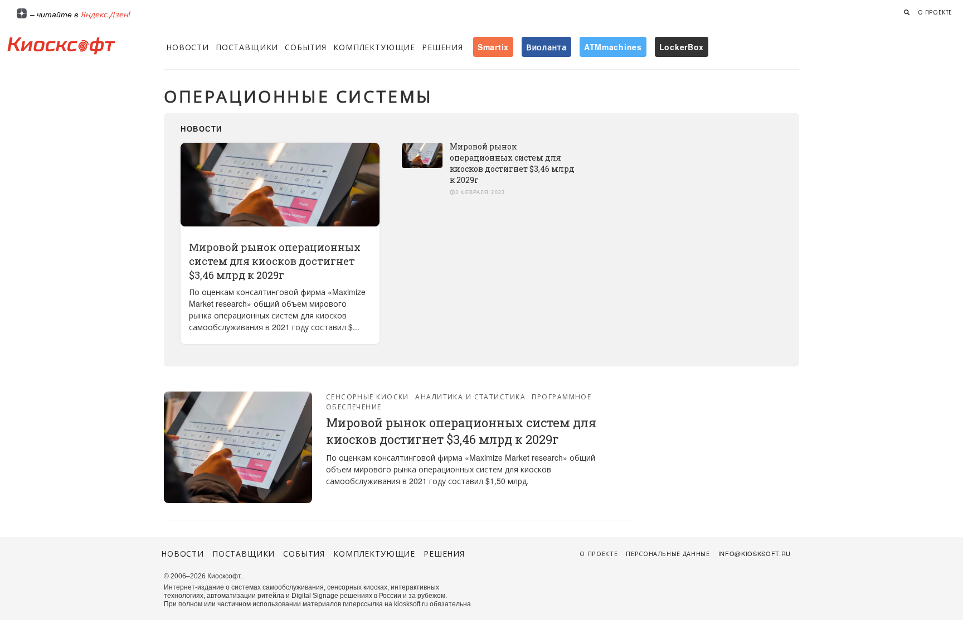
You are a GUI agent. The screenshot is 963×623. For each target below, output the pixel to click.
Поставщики (247, 46)
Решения (442, 46)
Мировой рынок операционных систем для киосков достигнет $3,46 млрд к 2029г (275, 261)
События (306, 46)
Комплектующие (374, 46)
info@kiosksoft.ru (754, 553)
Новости (187, 46)
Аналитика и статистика (470, 396)
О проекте (935, 12)
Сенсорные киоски (367, 396)
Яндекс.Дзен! (105, 14)
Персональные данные (668, 553)
